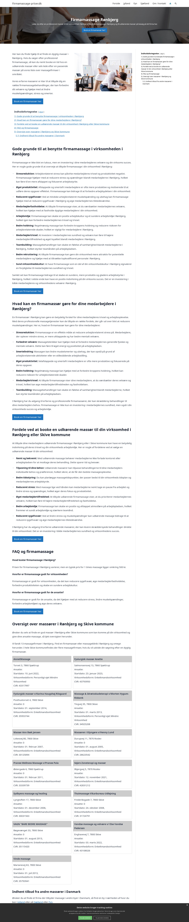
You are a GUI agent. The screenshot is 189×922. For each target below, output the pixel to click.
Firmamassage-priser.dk (27, 3)
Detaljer (117, 913)
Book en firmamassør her (27, 101)
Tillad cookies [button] (85, 918)
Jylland (126, 3)
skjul (41, 112)
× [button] (187, 905)
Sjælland (145, 3)
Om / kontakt (159, 3)
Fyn (135, 3)
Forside (116, 3)
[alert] (94, 912)
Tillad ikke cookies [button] (102, 918)
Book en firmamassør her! (94, 30)
